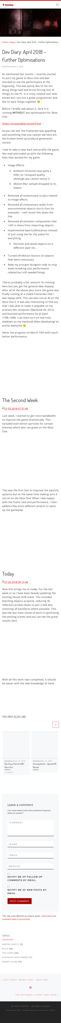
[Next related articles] (55, 724)
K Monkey (24, 1006)
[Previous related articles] (49, 724)
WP (18, 1010)
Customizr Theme (47, 1010)
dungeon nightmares (15, 957)
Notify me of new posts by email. (27, 891)
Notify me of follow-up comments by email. (25, 878)
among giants (10, 944)
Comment (16, 822)
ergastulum (9, 961)
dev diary (8, 953)
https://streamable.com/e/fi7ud (21, 123)
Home (5, 42)
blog (12, 42)
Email (13, 855)
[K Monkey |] (8, 4)
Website (14, 866)
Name (13, 844)
